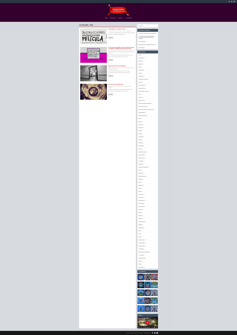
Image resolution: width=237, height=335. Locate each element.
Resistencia (132, 51)
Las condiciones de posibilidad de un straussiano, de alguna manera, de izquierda (146, 37)
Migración (141, 185)
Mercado (140, 179)
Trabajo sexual (142, 258)
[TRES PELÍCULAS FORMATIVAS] (93, 92)
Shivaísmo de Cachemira (144, 252)
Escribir (140, 130)
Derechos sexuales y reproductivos (146, 109)
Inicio (106, 18)
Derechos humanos (143, 106)
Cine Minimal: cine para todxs (116, 29)
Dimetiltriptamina (143, 115)
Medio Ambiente (142, 176)
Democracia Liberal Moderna (145, 103)
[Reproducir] (139, 327)
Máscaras (141, 173)
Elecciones (119, 51)
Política (129, 86)
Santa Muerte (142, 239)
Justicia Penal (141, 155)
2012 (140, 54)
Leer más (111, 37)
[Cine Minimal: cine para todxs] (93, 36)
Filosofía (140, 142)
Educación (141, 124)
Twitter (140, 261)
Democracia (128, 50)
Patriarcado (141, 203)
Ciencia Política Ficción (143, 91)
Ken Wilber (128, 67)
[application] (147, 322)
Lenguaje (123, 51)
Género (140, 149)
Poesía (140, 212)
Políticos (140, 218)
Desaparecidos (114, 51)
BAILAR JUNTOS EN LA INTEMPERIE (117, 66)
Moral (140, 188)
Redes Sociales (142, 221)
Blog (122, 86)
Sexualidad (141, 249)
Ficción (140, 139)
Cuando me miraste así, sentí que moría (147, 33)
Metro (140, 182)
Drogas (140, 121)
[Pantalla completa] (156, 327)
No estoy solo (142, 47)
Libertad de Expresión (143, 167)
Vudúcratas (113, 18)
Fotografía (129, 18)
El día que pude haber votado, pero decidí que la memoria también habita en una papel (121, 48)
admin (114, 30)
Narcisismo (141, 194)
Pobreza (140, 209)
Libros (109, 69)
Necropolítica (127, 51)
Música (140, 191)
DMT (140, 118)
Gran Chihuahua (142, 41)
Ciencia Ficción (142, 85)
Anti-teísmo (141, 58)
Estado (140, 133)
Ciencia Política (142, 88)
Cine (122, 30)
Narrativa (141, 197)
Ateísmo (140, 61)
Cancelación (141, 70)
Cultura (125, 30)
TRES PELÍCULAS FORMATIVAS (115, 84)
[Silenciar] (154, 327)
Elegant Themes (87, 332)
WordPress (99, 332)
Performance (141, 206)
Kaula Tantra (141, 158)
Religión (140, 224)
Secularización (142, 246)
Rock (140, 233)
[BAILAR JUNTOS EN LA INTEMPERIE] (93, 73)
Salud (112, 69)
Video (140, 264)
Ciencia (140, 82)
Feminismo (141, 136)
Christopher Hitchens (143, 79)
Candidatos (141, 76)
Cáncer (122, 67)
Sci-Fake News (142, 242)
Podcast (120, 18)
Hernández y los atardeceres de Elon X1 (147, 44)
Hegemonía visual (142, 152)
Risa (139, 230)
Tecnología (141, 255)
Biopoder (141, 64)
